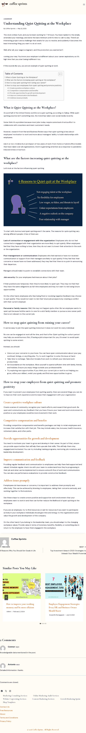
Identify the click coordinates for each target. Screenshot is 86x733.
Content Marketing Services (43, 699)
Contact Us (4, 707)
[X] (6, 691)
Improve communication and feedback (23, 95)
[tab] (40, 623)
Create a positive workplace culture (22, 88)
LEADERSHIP (8, 19)
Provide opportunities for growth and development (27, 93)
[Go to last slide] (6, 597)
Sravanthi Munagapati (56, 615)
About (2, 714)
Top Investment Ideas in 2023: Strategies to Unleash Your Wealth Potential (68, 550)
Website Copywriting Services (14, 699)
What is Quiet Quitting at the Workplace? (22, 77)
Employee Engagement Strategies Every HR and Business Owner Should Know (64, 607)
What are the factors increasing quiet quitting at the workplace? (31, 80)
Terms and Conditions (9, 717)
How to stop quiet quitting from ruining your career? (26, 83)
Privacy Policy (5, 721)
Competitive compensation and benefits (24, 91)
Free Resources (6, 710)
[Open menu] (84, 4)
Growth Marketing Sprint (70, 699)
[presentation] (22, 586)
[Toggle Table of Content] (59, 74)
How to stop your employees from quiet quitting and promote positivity (34, 85)
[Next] (80, 597)
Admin (9, 612)
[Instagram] (10, 691)
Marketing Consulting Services (15, 695)
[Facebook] (2, 691)
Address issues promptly (19, 98)
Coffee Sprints (10, 29)
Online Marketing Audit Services (46, 695)
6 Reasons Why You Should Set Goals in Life (18, 549)
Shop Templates (9, 702)
